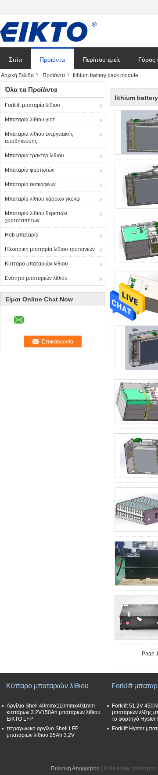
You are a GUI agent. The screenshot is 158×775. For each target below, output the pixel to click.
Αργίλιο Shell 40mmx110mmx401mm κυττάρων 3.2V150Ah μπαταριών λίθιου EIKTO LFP (54, 712)
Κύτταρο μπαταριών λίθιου (36, 264)
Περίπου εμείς (102, 59)
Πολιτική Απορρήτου (75, 768)
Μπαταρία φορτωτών (29, 170)
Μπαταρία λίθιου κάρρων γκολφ (42, 199)
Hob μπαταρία (22, 235)
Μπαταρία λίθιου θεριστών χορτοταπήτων (36, 216)
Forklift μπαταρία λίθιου (32, 105)
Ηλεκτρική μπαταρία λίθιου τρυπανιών (50, 249)
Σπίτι (15, 59)
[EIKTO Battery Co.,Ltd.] (48, 31)
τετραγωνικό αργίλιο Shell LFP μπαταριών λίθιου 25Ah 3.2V (43, 731)
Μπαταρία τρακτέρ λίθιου (34, 155)
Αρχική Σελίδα (17, 75)
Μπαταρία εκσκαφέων (30, 184)
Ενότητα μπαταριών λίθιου (36, 278)
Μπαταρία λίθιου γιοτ (30, 120)
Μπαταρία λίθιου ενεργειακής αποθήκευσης (39, 137)
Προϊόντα (52, 59)
